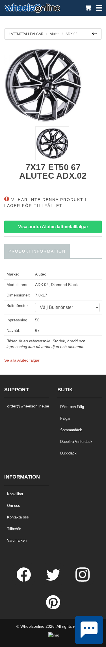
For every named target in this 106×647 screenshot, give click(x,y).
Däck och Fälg (72, 407)
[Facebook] (24, 580)
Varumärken (17, 540)
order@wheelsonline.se (26, 406)
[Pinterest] (53, 608)
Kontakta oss (18, 517)
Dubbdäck (68, 453)
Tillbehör (14, 529)
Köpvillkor (15, 494)
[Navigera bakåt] (95, 34)
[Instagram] (82, 580)
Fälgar (65, 418)
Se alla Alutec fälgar (22, 360)
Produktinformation (37, 251)
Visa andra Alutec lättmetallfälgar (53, 226)
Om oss (13, 505)
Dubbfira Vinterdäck (76, 441)
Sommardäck (71, 430)
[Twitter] (53, 580)
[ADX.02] (53, 84)
